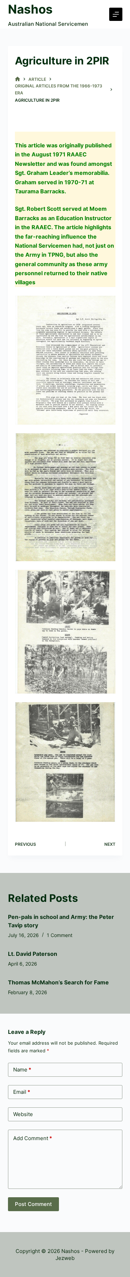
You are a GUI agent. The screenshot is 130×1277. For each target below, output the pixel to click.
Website (23, 1114)
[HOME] (17, 79)
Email (21, 1092)
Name (22, 1069)
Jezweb (65, 1258)
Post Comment (33, 1204)
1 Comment (59, 935)
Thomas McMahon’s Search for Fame (58, 982)
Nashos (30, 9)
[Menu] (115, 14)
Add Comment (32, 1138)
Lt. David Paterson (32, 953)
